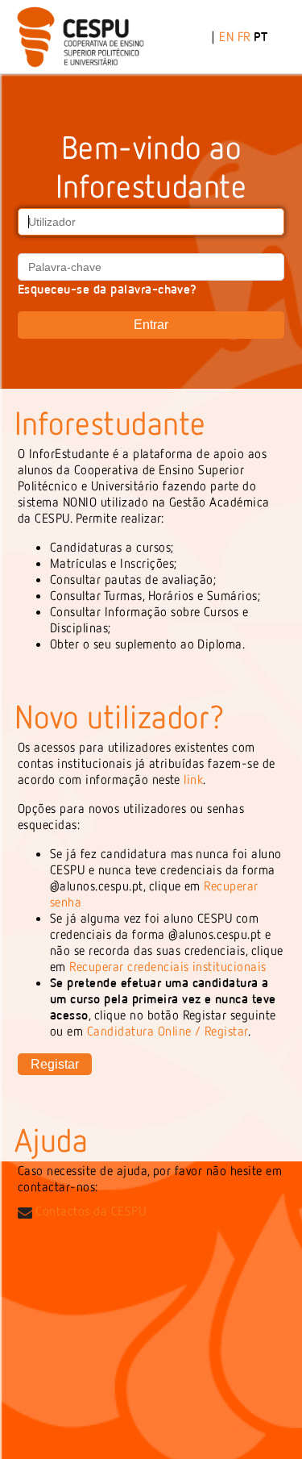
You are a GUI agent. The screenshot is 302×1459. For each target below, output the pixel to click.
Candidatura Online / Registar (167, 1031)
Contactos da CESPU (89, 1211)
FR (244, 36)
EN (226, 36)
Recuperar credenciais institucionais (167, 966)
